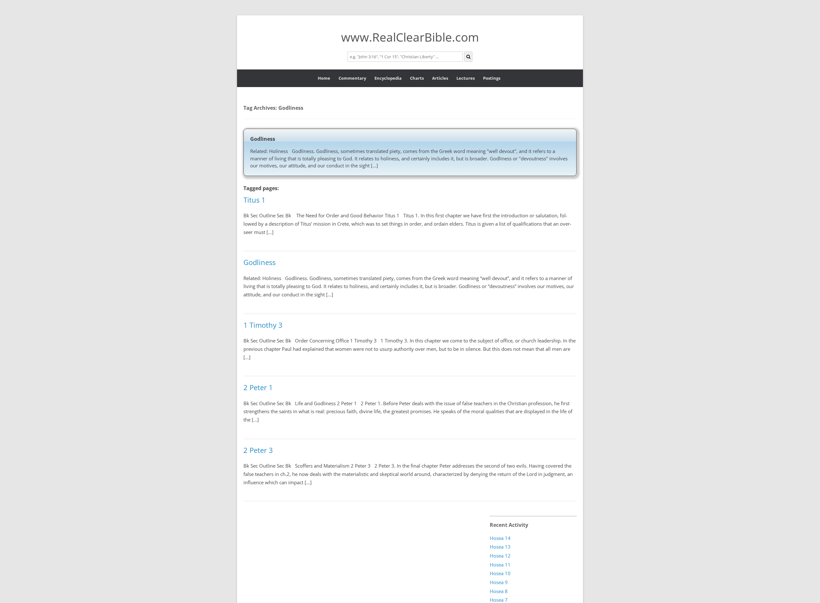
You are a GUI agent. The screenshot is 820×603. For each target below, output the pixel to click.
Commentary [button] (352, 78)
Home (324, 78)
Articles (440, 78)
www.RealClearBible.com (410, 37)
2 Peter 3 (258, 450)
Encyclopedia (388, 78)
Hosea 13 (500, 547)
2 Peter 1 (258, 387)
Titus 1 (254, 200)
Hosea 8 (499, 591)
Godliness (262, 138)
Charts (417, 78)
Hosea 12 (500, 556)
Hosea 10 (500, 573)
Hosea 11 (500, 564)
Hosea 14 (500, 538)
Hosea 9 (499, 582)
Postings (491, 78)
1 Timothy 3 (263, 325)
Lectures (465, 78)
